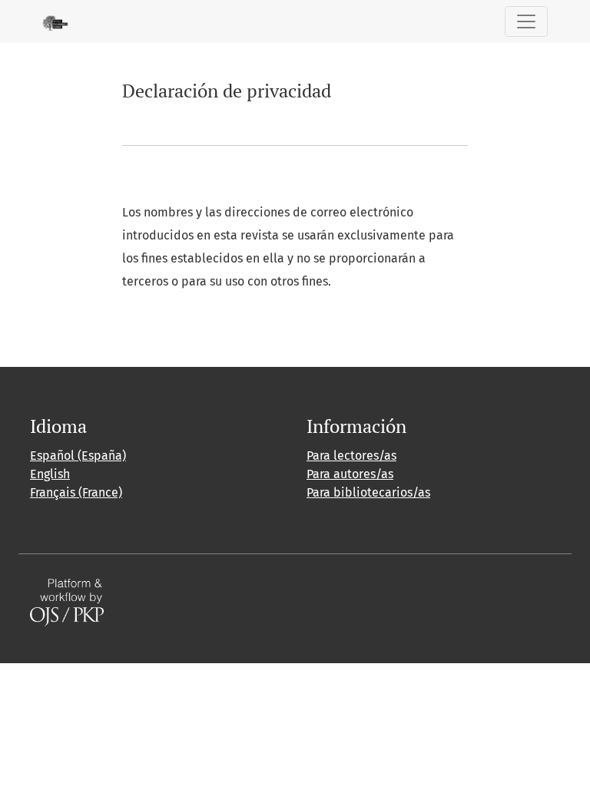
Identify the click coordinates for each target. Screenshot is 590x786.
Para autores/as (350, 474)
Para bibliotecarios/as (368, 492)
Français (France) (76, 492)
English (50, 474)
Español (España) (78, 455)
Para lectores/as (351, 455)
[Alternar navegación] (526, 21)
